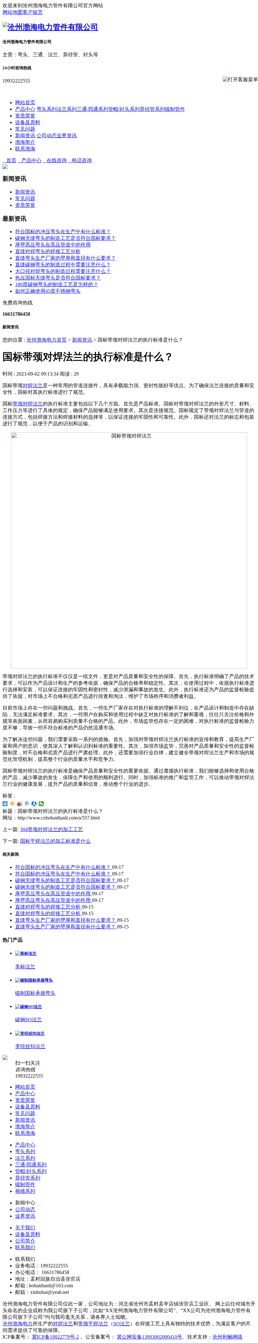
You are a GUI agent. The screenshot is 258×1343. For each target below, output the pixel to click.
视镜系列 (25, 1191)
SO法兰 (121, 1323)
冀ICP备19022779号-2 (55, 1337)
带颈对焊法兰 (28, 403)
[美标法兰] (25, 953)
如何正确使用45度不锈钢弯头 (48, 291)
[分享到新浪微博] (19, 803)
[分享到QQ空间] (12, 803)
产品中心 (25, 109)
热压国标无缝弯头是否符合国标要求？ (58, 277)
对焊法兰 (33, 385)
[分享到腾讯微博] (27, 803)
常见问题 (25, 129)
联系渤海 (25, 148)
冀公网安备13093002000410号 (149, 1337)
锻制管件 (175, 109)
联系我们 (25, 1247)
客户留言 (33, 12)
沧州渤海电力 (18, 1323)
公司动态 (46, 135)
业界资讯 (67, 135)
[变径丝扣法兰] (30, 1033)
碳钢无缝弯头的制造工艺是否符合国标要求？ (65, 238)
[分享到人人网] (34, 803)
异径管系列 (152, 109)
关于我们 (25, 1227)
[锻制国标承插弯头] (34, 980)
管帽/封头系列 (124, 109)
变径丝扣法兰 (30, 1046)
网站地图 (13, 12)
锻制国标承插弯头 (35, 993)
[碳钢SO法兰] (28, 1006)
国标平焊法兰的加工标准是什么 (55, 841)
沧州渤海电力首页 (46, 340)
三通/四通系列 (92, 109)
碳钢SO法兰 (28, 1019)
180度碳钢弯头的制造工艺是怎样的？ (56, 284)
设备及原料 (27, 122)
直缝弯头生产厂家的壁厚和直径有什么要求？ (65, 258)
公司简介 (25, 1241)
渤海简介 (25, 142)
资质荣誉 (25, 115)
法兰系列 (67, 109)
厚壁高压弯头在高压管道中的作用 (53, 244)
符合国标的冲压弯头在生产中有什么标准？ (63, 231)
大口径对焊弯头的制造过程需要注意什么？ (63, 271)
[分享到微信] (41, 803)
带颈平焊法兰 (93, 1323)
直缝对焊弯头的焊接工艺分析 (48, 251)
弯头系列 (46, 109)
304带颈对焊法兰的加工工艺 (51, 829)
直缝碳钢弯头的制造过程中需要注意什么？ (63, 264)
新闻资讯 (25, 135)
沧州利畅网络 (227, 1337)
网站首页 (25, 102)
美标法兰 (25, 966)
